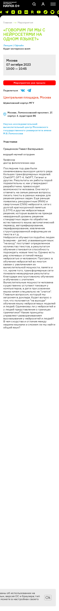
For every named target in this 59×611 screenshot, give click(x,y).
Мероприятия (25, 22)
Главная (7, 22)
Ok (47, 597)
